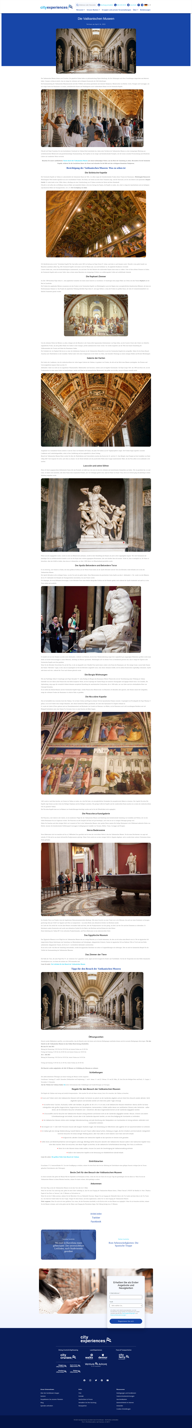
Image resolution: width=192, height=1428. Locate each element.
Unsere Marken (93, 10)
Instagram (90, 1380)
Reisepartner (82, 1406)
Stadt (111, 1302)
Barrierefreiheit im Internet (125, 1402)
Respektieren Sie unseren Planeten (51, 1399)
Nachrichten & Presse (85, 1399)
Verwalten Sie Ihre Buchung (87, 1402)
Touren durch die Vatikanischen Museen (75, 160)
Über (135, 10)
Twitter (96, 1217)
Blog (42, 1402)
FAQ (79, 1393)
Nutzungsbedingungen (128, 1313)
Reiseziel (80, 10)
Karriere (43, 1396)
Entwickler (119, 1406)
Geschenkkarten (121, 1399)
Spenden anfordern (46, 1406)
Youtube (107, 1380)
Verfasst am (96, 24)
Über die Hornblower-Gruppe (49, 1393)
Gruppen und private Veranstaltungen (116, 10)
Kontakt (81, 1396)
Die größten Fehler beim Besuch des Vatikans (65, 1157)
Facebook (96, 1221)
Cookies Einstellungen (123, 1409)
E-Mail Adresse (114, 1293)
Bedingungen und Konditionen (126, 1393)
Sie (64, 1085)
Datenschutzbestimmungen (118, 1315)
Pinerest (102, 1380)
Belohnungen (145, 10)
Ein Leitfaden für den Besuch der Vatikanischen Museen (68, 964)
